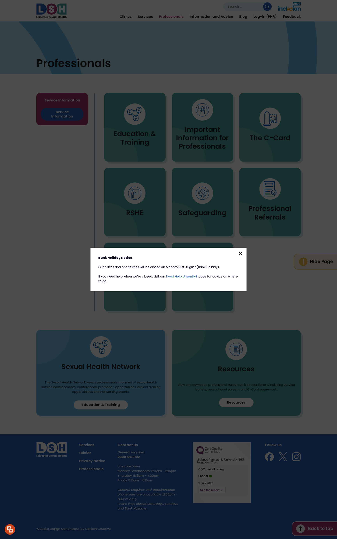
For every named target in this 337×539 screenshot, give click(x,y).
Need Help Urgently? (182, 276)
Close (241, 253)
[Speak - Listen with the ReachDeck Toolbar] (10, 529)
